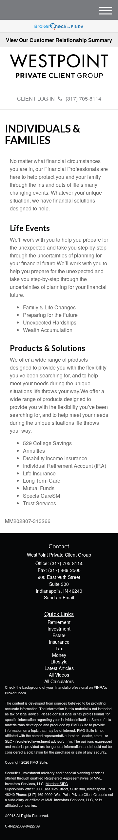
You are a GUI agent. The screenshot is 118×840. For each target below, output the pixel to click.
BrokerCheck (15, 692)
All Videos (59, 674)
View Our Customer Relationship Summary (59, 40)
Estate (59, 635)
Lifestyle (59, 661)
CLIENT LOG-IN (36, 98)
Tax (59, 648)
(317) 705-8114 (83, 98)
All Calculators (59, 681)
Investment (59, 628)
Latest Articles (59, 668)
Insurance (59, 641)
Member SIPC (57, 783)
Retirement (59, 622)
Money (59, 655)
